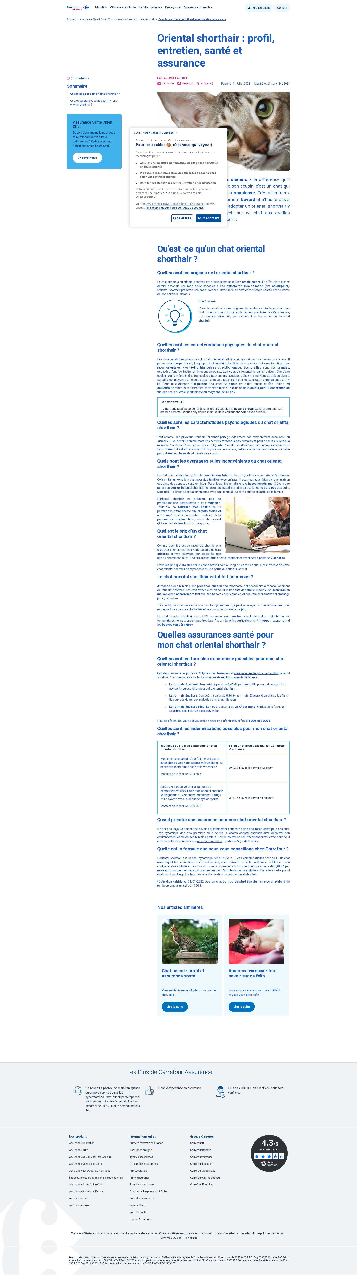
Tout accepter (209, 218)
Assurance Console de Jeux (85, 1163)
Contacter (168, 83)
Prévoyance (173, 7)
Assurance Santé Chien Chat (97, 19)
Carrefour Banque (200, 1150)
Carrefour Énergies (201, 1184)
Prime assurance (139, 1177)
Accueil (71, 19)
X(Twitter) (207, 83)
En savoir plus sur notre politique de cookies (175, 207)
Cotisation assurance (142, 1198)
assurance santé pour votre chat (256, 673)
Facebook (188, 83)
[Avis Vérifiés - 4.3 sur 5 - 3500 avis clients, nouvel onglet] (269, 1153)
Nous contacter (138, 1212)
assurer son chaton (209, 841)
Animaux (156, 7)
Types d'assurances (141, 1156)
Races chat (147, 19)
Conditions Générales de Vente (139, 1233)
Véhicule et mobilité (123, 7)
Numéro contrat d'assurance (146, 1142)
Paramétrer (182, 218)
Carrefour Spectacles (202, 1170)
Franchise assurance (142, 1184)
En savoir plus (87, 158)
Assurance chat (127, 19)
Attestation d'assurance (144, 1163)
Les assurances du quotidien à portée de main (96, 1177)
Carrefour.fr (197, 1142)
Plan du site (190, 1237)
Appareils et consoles (198, 7)
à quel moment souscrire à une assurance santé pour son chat (248, 829)
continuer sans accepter (154, 132)
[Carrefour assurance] (78, 8)
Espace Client (137, 1205)
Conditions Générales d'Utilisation (179, 1233)
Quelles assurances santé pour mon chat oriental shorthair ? (94, 102)
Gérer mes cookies (170, 1237)
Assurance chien (79, 1205)
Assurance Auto (78, 1150)
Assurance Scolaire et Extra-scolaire (90, 1156)
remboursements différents (239, 677)
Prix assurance (138, 1170)
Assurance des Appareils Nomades (89, 1170)
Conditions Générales (84, 1233)
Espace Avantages (141, 1219)
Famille (143, 7)
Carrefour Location (201, 1163)
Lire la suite (175, 1006)
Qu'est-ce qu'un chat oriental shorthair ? (95, 93)
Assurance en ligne (141, 1150)
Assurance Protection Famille (86, 1191)
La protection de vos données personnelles (226, 1233)
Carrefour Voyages (201, 1156)
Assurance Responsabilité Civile (148, 1191)
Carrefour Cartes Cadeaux (205, 1177)
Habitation (100, 7)
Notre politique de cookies (268, 1233)
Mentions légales (108, 1233)
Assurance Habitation (81, 1142)
